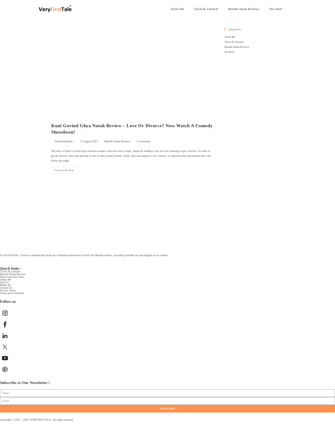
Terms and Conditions (12, 293)
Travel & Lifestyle (234, 41)
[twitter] (5, 347)
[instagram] (5, 313)
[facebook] (5, 324)
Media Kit (5, 285)
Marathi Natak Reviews (117, 141)
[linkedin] (5, 335)
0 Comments (144, 141)
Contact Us (6, 287)
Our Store (229, 51)
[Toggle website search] (293, 9)
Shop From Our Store (12, 276)
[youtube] (5, 358)
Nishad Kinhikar (64, 141)
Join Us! (4, 282)
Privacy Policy (8, 290)
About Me (229, 36)
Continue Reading (67, 169)
